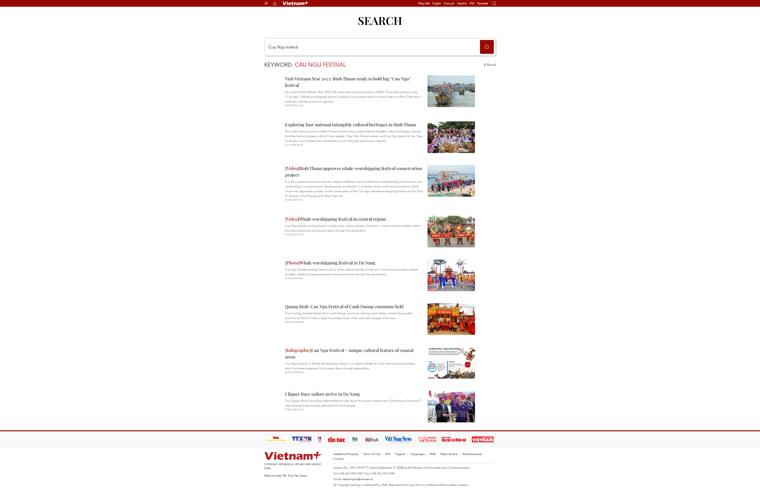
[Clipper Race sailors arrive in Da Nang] (451, 406)
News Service (449, 454)
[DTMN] (454, 439)
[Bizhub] (372, 439)
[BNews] (355, 439)
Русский (482, 3)
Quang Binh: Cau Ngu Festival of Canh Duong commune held (344, 306)
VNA (433, 454)
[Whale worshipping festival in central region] (451, 231)
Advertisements (472, 454)
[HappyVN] (276, 439)
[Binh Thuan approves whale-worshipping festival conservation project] (451, 181)
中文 (472, 3)
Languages (417, 454)
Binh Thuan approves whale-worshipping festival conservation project (353, 171)
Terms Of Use (371, 454)
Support (400, 454)
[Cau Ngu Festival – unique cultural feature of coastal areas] (451, 363)
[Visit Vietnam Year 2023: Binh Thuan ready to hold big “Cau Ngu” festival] (451, 91)
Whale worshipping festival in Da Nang (337, 263)
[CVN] (427, 439)
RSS (387, 454)
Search (380, 20)
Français (449, 3)
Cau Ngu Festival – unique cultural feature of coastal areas (349, 353)
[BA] (483, 439)
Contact (338, 459)
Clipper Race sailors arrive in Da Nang (322, 394)
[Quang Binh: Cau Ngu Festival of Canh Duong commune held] (451, 319)
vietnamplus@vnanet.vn (357, 479)
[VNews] (319, 439)
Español (462, 3)
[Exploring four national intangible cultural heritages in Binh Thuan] (451, 137)
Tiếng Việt (423, 3)
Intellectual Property (345, 454)
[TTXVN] (302, 439)
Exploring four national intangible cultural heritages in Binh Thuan (350, 124)
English (436, 3)
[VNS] (399, 439)
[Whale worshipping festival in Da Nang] (451, 275)
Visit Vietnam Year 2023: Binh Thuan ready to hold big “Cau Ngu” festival (348, 82)
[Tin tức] (336, 439)
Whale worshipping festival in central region (342, 219)
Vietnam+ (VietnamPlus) (296, 3)
